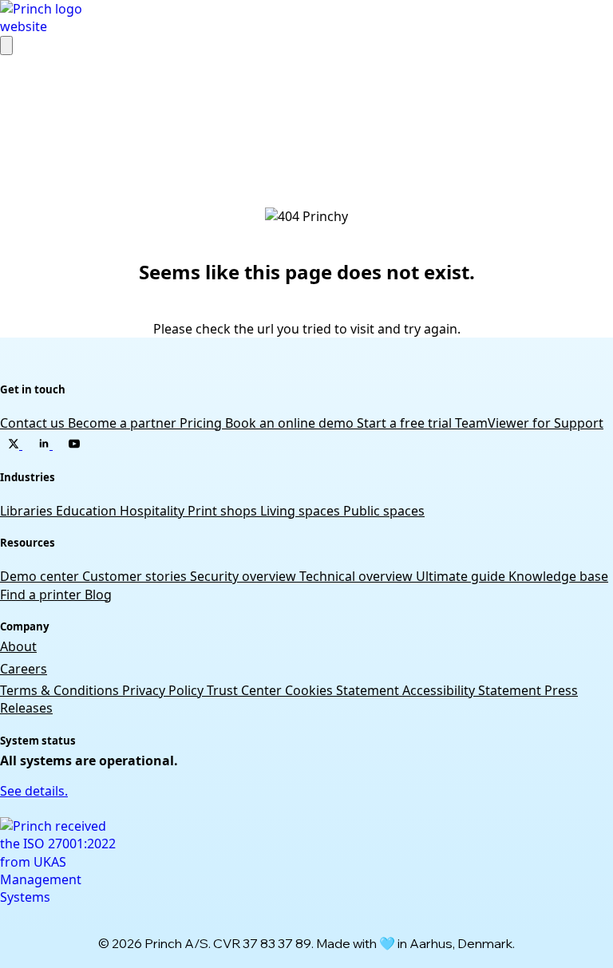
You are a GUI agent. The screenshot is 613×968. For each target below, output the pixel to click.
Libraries (28, 511)
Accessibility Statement (473, 690)
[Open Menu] (6, 45)
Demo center (41, 576)
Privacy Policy (164, 690)
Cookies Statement (343, 690)
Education (88, 511)
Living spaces (301, 511)
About (18, 646)
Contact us (34, 423)
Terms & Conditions (61, 690)
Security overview (244, 576)
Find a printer (42, 594)
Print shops (224, 511)
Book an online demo (291, 423)
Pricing (202, 423)
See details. (34, 791)
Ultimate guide (462, 576)
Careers (23, 669)
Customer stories (136, 576)
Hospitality (154, 511)
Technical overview (357, 576)
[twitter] (15, 444)
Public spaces (384, 511)
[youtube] (74, 444)
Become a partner (124, 423)
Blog (98, 594)
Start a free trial (406, 423)
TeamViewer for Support (529, 423)
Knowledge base (558, 576)
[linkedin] (45, 444)
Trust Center (246, 690)
